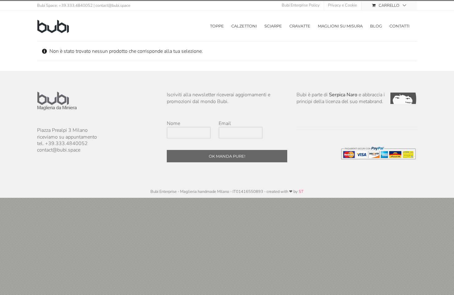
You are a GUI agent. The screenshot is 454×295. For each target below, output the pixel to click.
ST (301, 191)
